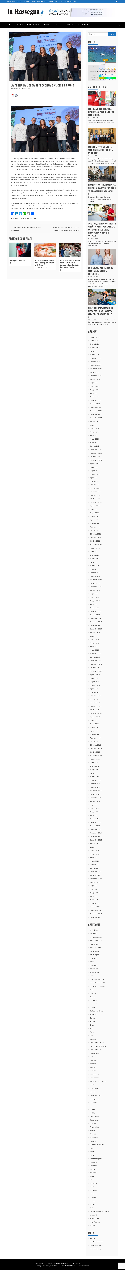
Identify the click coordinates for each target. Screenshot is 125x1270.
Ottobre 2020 (95, 583)
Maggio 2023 (95, 474)
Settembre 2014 (96, 840)
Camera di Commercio (97, 986)
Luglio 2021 (94, 551)
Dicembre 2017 (95, 703)
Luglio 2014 (94, 847)
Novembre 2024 (96, 411)
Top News (93, 1190)
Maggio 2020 (95, 601)
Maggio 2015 (95, 812)
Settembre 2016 (96, 755)
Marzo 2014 (94, 861)
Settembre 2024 (96, 418)
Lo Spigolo (93, 1102)
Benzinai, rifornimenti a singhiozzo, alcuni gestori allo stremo (101, 111)
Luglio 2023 (94, 467)
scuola (92, 1155)
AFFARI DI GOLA (84, 25)
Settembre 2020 (96, 587)
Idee (91, 1057)
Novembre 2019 (96, 622)
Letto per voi (94, 1099)
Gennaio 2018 (95, 699)
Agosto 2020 (95, 590)
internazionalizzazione (98, 1081)
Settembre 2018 (96, 671)
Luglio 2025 (94, 383)
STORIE (57, 25)
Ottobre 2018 (95, 668)
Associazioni (94, 972)
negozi (27, 218)
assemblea (94, 969)
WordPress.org (95, 1249)
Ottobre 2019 (95, 625)
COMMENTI (69, 25)
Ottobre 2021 (95, 541)
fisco (91, 1035)
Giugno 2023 (94, 471)
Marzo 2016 (94, 777)
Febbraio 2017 (95, 738)
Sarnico (92, 1152)
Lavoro (92, 1092)
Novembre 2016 (96, 748)
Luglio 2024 (94, 425)
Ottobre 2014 (95, 836)
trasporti (93, 1197)
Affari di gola (94, 955)
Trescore (93, 1201)
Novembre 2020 (96, 580)
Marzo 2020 (94, 608)
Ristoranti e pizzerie (97, 1145)
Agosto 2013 (95, 882)
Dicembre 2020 (95, 576)
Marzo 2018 (94, 692)
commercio (94, 1004)
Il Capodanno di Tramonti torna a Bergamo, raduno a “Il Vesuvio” (44, 262)
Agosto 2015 (95, 801)
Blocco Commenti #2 (97, 983)
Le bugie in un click (17, 260)
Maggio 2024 (95, 432)
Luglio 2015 (94, 805)
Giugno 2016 (94, 766)
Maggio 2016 (95, 770)
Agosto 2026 (95, 337)
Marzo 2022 (94, 523)
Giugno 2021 (94, 555)
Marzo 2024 (94, 439)
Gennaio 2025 (95, 404)
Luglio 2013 (94, 886)
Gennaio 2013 (95, 907)
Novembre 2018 (96, 664)
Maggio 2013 (95, 893)
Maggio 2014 (95, 854)
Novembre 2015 (96, 791)
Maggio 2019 (95, 643)
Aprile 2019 (94, 646)
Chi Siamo (26, 1)
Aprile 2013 (94, 896)
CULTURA (47, 25)
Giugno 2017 (94, 724)
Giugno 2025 (94, 386)
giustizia (93, 1039)
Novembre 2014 (96, 833)
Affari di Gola (94, 951)
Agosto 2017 (95, 717)
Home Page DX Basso (98, 1046)
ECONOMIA (19, 25)
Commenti (93, 1000)
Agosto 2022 (95, 506)
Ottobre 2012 (95, 917)
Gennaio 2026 (95, 362)
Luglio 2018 (94, 678)
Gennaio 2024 (95, 446)
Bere (91, 976)
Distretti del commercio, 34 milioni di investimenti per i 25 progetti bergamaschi (102, 188)
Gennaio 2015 (95, 826)
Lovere (92, 1109)
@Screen (93, 933)
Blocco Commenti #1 (97, 979)
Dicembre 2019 (95, 618)
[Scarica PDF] (12, 96)
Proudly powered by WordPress (47, 1266)
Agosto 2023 (95, 464)
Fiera (92, 1032)
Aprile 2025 (94, 393)
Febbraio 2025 (95, 400)
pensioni (93, 1123)
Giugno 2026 (94, 344)
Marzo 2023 (94, 481)
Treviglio (93, 1204)
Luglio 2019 (94, 636)
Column (92, 997)
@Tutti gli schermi (96, 937)
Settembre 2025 (96, 376)
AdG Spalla (94, 944)
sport (92, 1176)
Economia (93, 1014)
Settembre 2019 (96, 629)
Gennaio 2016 (95, 784)
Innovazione (94, 1078)
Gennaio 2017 (95, 741)
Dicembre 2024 (95, 407)
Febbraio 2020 (95, 611)
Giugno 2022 (94, 513)
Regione (93, 1141)
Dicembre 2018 (95, 661)
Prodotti (93, 1134)
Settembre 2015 (96, 798)
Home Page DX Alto (97, 1043)
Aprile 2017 (94, 731)
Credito (92, 1007)
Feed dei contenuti (96, 1242)
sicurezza (93, 1162)
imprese (93, 1067)
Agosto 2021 (95, 548)
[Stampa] (16, 96)
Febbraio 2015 (95, 822)
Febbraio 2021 (95, 569)
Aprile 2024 (94, 435)
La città (92, 1085)
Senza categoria (96, 1159)
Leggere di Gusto (96, 1095)
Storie (92, 1180)
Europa (92, 1018)
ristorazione (32, 218)
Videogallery (94, 1218)
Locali (92, 1106)
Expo (92, 1025)
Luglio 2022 (94, 509)
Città (92, 990)
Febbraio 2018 (95, 696)
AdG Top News (95, 948)
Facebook (117, 1)
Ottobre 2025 (95, 372)
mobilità (93, 1113)
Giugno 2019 (94, 639)
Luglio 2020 (94, 594)
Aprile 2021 (94, 562)
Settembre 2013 (96, 879)
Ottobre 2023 (95, 457)
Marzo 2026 (94, 355)
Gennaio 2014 (95, 868)
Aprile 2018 (94, 689)
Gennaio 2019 (95, 657)
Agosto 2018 (95, 675)
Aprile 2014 (94, 857)
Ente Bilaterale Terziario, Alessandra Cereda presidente (100, 270)
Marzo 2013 (94, 900)
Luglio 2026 (94, 340)
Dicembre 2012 (95, 910)
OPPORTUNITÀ (33, 25)
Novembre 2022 (96, 495)
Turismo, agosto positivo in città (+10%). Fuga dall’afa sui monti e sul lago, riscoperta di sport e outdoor (102, 229)
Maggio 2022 (95, 516)
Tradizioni (93, 1194)
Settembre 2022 (96, 502)
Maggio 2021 (95, 559)
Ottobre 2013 (95, 875)
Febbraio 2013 (95, 903)
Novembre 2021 (96, 537)
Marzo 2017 (94, 734)
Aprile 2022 (94, 520)
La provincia (94, 1088)
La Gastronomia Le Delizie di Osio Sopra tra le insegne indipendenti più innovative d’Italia (70, 263)
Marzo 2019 (94, 650)
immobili (93, 1064)
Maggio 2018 (95, 685)
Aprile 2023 (94, 478)
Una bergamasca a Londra (99, 1211)
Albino (92, 962)
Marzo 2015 (94, 819)
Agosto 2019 (95, 632)
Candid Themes (83, 1266)
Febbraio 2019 (95, 653)
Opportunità (94, 1120)
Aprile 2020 (94, 604)
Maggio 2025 (95, 390)
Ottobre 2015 (95, 794)
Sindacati (93, 1166)
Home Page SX (95, 1050)
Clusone (93, 993)
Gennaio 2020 (95, 615)
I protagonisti (94, 1053)
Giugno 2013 (94, 889)
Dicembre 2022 (95, 492)
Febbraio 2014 (95, 865)
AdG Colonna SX (96, 941)
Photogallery (94, 1127)
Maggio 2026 (95, 347)
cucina (18, 218)
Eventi (92, 1021)
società (92, 1169)
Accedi (92, 1238)
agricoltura (93, 958)
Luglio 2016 (94, 763)
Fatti (91, 1028)
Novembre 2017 (96, 706)
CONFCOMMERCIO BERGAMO (67, 1)
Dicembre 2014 (95, 829)
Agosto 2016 (95, 759)
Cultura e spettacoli (97, 1011)
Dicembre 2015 (95, 787)
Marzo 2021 (94, 566)
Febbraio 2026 (95, 358)
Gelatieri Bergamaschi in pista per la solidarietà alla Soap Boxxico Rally (100, 311)
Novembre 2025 (96, 369)
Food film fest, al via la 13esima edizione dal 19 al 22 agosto (101, 150)
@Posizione (94, 930)
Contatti (33, 1)
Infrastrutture (94, 1074)
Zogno (92, 1225)
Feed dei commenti (96, 1245)
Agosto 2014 (95, 843)
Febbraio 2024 (95, 442)
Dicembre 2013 (95, 872)
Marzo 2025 (94, 397)
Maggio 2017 (95, 727)
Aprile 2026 (94, 351)
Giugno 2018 (94, 682)
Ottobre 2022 (95, 499)
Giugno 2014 (94, 850)
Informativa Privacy (42, 1)
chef (14, 218)
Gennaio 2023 (95, 488)
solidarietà (93, 1173)
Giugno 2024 (94, 428)
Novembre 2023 (96, 453)
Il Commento (94, 1060)
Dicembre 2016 (95, 745)
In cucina (93, 1071)
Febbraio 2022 (95, 527)
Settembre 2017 (96, 713)
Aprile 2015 (94, 815)
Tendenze (93, 1183)
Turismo (93, 1208)
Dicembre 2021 (95, 534)
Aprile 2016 (94, 773)
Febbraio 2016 (95, 780)
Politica (92, 1130)
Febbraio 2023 (95, 485)
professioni (94, 1137)
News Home (94, 1116)
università (93, 1215)
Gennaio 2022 (95, 530)
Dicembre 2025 (95, 365)
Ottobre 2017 (95, 710)
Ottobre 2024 (95, 414)
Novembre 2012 (96, 914)
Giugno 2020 (94, 597)
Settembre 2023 (96, 460)
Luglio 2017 (94, 720)
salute (92, 1148)
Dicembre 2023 (95, 449)
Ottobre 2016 (95, 752)
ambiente (93, 965)
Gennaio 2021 (95, 573)
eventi (22, 218)
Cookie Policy (53, 1)
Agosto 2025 (95, 379)
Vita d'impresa (95, 1222)
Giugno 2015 (94, 808)
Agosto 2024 (95, 421)
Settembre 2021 (96, 544)
